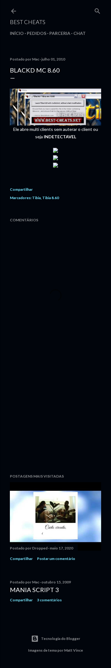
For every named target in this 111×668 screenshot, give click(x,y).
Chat (79, 33)
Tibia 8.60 (50, 197)
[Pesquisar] (97, 10)
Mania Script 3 (34, 589)
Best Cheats (27, 22)
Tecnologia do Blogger (60, 638)
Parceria (59, 33)
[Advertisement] (55, 419)
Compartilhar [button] (21, 189)
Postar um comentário (56, 558)
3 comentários (49, 600)
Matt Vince (73, 650)
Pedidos (36, 33)
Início (17, 33)
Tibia (36, 197)
